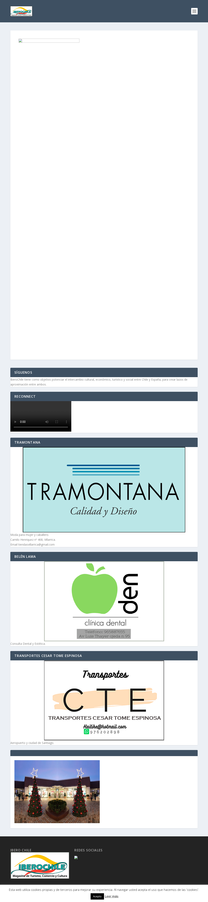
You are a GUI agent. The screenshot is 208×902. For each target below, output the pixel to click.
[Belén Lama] (104, 601)
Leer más (111, 896)
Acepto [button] (97, 896)
